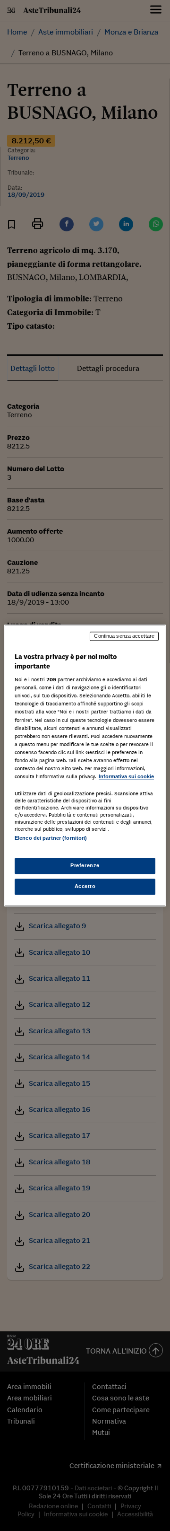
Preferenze (85, 866)
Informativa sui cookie (126, 776)
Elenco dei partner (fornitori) (51, 838)
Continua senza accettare (124, 636)
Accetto (85, 886)
